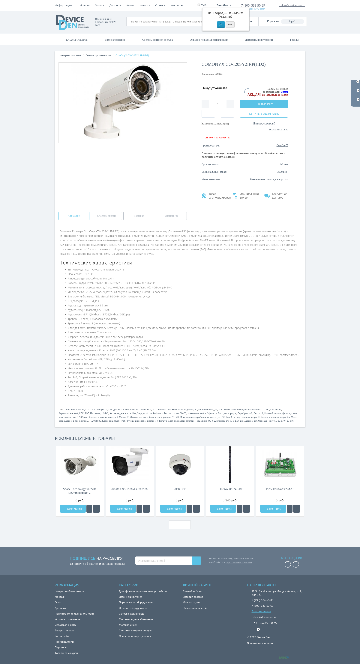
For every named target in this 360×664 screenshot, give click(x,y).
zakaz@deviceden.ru (292, 5)
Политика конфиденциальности (74, 613)
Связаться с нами (65, 624)
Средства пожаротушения (135, 636)
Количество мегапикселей (103, 417)
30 (196, 409)
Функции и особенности (140, 420)
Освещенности (266, 420)
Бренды (294, 39)
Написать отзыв (278, 129)
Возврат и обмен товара (70, 591)
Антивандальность (120, 413)
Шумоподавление (224, 420)
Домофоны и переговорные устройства (143, 591)
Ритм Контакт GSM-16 (280, 489)
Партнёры (61, 647)
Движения (251, 420)
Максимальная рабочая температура (200, 417)
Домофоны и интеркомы (259, 39)
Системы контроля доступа (157, 39)
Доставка (115, 5)
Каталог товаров (77, 40)
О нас (58, 602)
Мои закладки (191, 602)
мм (74, 417)
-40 (177, 417)
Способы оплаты (106, 215)
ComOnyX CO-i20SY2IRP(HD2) (91, 409)
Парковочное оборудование (136, 602)
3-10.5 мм (82, 417)
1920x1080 (95, 420)
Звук (139, 413)
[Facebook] (288, 564)
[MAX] (260, 628)
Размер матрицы (139, 409)
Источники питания (130, 596)
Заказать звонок (261, 611)
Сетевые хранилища (131, 613)
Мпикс (122, 417)
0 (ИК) (266, 409)
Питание (95, 413)
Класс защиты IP (111, 420)
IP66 (123, 420)
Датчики (239, 420)
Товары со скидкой (66, 652)
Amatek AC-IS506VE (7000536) (129, 489)
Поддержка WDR (204, 420)
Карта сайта (62, 636)
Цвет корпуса (229, 413)
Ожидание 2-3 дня (119, 409)
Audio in (147, 413)
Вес (256, 413)
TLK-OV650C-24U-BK (230, 489)
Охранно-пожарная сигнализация (209, 39)
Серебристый (245, 413)
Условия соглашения (67, 619)
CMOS (183, 413)
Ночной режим (272, 413)
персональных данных (239, 562)
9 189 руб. (289, 420)
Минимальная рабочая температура (150, 417)
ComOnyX (70, 409)
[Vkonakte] (296, 564)
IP (259, 417)
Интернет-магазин (70, 55)
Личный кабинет (193, 591)
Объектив (275, 409)
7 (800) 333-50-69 (253, 5)
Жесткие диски (128, 624)
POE (81, 413)
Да (215, 409)
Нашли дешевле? (264, 123)
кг (260, 413)
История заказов (193, 596)
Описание (74, 215)
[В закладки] (89, 509)
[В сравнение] (96, 509)
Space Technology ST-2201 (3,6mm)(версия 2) (79, 490)
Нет (134, 413)
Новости (145, 5)
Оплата (99, 5)
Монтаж (85, 5)
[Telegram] (253, 629)
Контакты (177, 5)
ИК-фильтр (161, 420)
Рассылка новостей (195, 607)
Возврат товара (64, 630)
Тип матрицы (171, 413)
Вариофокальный (68, 413)
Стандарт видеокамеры (244, 417)
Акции (130, 5)
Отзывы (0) (171, 215)
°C (173, 417)
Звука (279, 420)
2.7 (154, 409)
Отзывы (160, 5)
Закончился (74, 508)
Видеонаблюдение (115, 39)
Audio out (158, 413)
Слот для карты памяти (181, 420)
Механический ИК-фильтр (202, 413)
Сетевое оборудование (133, 607)
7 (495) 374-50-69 (262, 600)
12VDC (104, 413)
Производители (64, 641)
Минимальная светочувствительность (240, 409)
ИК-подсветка (205, 409)
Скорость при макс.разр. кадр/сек (175, 409)
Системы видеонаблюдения (136, 619)
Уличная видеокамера (273, 417)
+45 (228, 417)
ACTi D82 (180, 489)
